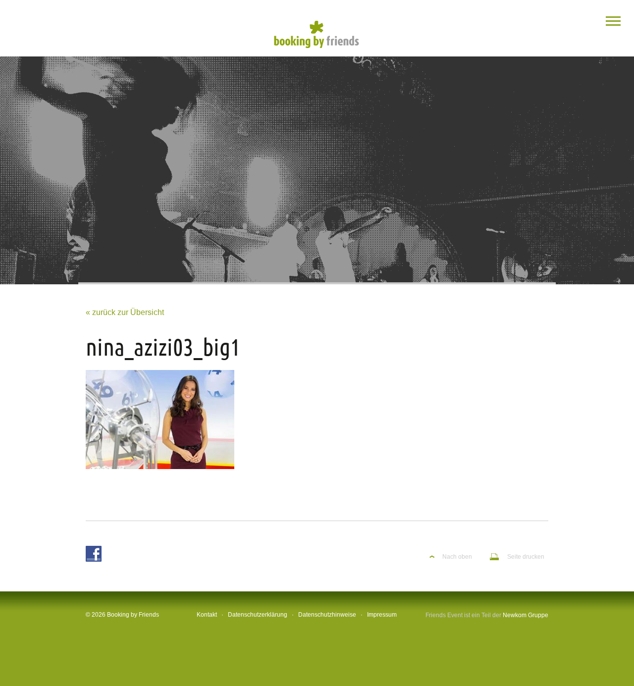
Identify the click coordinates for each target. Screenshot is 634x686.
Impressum (382, 614)
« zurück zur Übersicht (125, 312)
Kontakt (207, 614)
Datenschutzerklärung (257, 614)
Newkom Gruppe (525, 615)
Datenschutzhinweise (327, 614)
